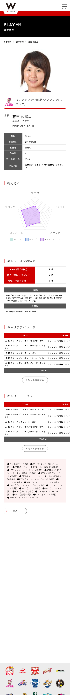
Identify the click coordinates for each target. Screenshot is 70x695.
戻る (15, 511)
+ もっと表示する (35, 379)
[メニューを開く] (64, 4)
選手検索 (7, 41)
